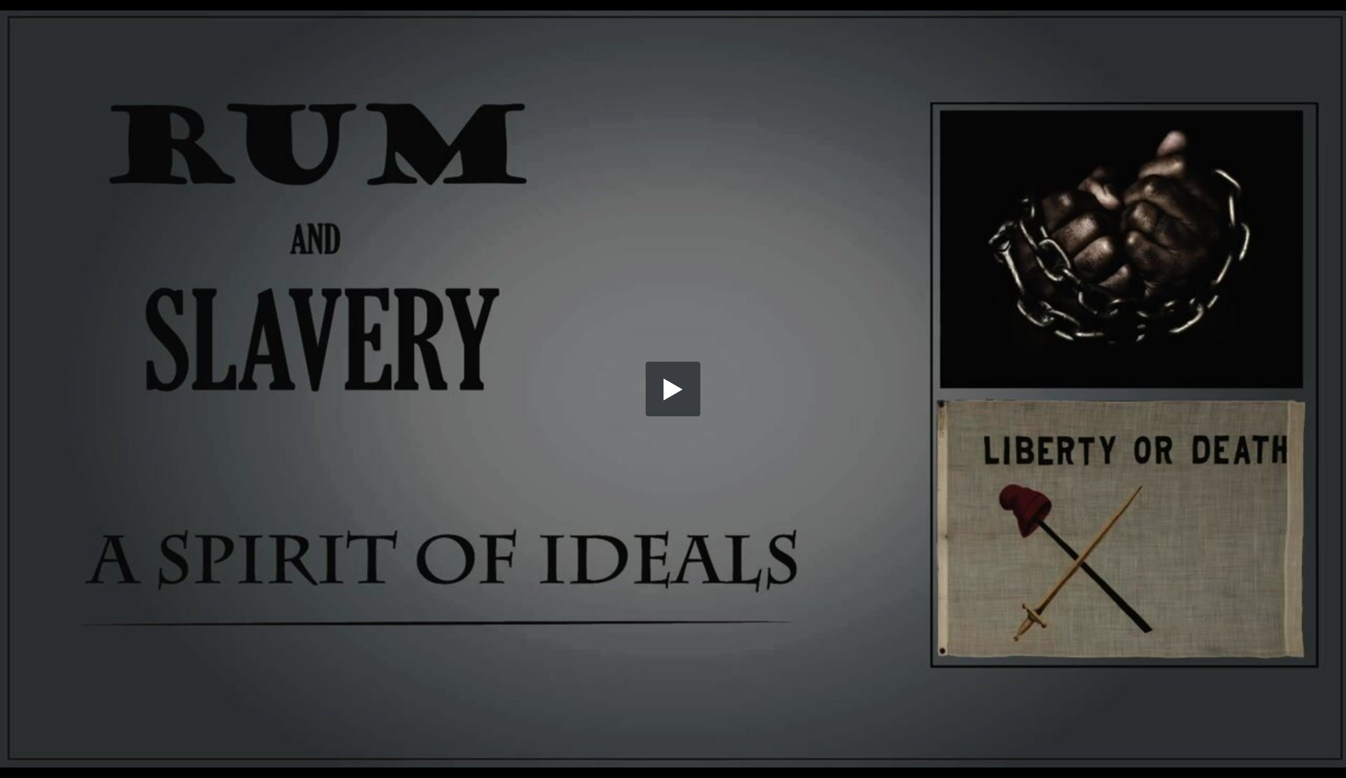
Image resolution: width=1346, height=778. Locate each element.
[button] (673, 389)
